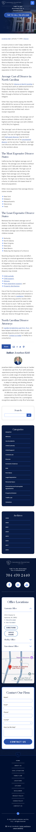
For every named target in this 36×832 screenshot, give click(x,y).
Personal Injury (10, 482)
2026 (7, 518)
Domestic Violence (12, 464)
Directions (11, 628)
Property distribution (11, 286)
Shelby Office (9, 640)
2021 (7, 527)
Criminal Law (9, 455)
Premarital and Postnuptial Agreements (14, 487)
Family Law (18, 775)
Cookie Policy (18, 800)
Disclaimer (18, 790)
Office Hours (11, 634)
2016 (7, 550)
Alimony (7, 281)
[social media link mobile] (9, 584)
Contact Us (18, 741)
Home (18, 760)
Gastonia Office (10, 608)
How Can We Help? (9, 727)
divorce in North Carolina (23, 84)
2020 (7, 532)
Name (6, 697)
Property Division (11, 493)
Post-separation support (13, 284)
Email (6, 704)
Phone (6, 712)
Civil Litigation (18, 770)
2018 (7, 541)
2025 (7, 522)
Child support (9, 279)
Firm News (9, 473)
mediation (20, 296)
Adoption (8, 432)
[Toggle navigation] (32, 3)
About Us (18, 765)
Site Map (18, 785)
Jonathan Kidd (6, 39)
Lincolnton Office (11, 646)
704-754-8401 (11, 622)
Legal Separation (11, 477)
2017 (7, 545)
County (6, 719)
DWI (7, 468)
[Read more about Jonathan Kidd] (18, 357)
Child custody (9, 276)
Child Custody (10, 445)
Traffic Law (9, 497)
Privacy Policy (18, 795)
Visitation (9, 502)
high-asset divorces (12, 137)
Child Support (10, 450)
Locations (18, 780)
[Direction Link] (18, 652)
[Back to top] (18, 813)
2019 (7, 536)
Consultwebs (15, 826)
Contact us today (15, 335)
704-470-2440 (18, 15)
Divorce (26, 39)
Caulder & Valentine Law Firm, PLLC (16, 328)
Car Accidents (10, 441)
